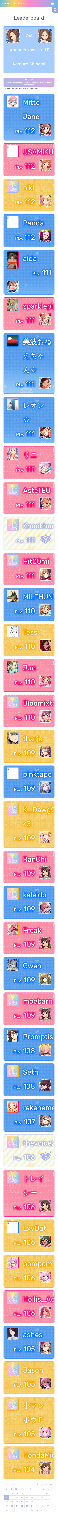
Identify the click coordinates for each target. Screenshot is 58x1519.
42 (17, 1502)
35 (27, 1498)
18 (35, 1489)
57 (48, 1506)
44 (27, 1502)
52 (22, 1506)
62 (27, 1510)
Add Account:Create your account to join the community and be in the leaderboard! (29, 82)
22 (7, 1493)
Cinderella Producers (14, 3)
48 (47, 1502)
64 (37, 1510)
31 (6, 1498)
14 (16, 1489)
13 (11, 1489)
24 (17, 1493)
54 (32, 1506)
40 (7, 1502)
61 (22, 1510)
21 (49, 1489)
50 (12, 1506)
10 (46, 1485)
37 (37, 1498)
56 (43, 1506)
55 (37, 1506)
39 (47, 1498)
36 (32, 1498)
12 (6, 1489)
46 (37, 1502)
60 (17, 1510)
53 (27, 1506)
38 (42, 1498)
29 (42, 1493)
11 (51, 1485)
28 (36, 1493)
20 (44, 1489)
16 (25, 1489)
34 (22, 1498)
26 (27, 1493)
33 (16, 1498)
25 (22, 1493)
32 (11, 1498)
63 (32, 1510)
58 (7, 1510)
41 (12, 1502)
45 (32, 1502)
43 (22, 1502)
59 (12, 1510)
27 (32, 1493)
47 (42, 1502)
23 (12, 1493)
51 (17, 1506)
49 (7, 1506)
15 (21, 1489)
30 (47, 1493)
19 (39, 1489)
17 (30, 1489)
